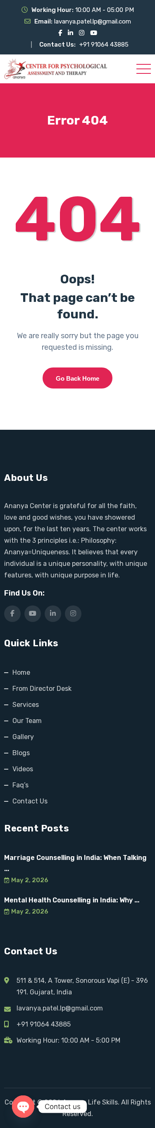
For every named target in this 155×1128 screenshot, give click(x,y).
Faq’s (20, 785)
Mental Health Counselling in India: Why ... (71, 900)
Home (21, 672)
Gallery (23, 737)
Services (25, 705)
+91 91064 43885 (104, 44)
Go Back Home (77, 378)
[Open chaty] (23, 1106)
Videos (22, 769)
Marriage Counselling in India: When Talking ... (75, 863)
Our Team (27, 721)
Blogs (21, 753)
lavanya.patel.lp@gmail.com (92, 21)
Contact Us (30, 801)
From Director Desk (42, 688)
